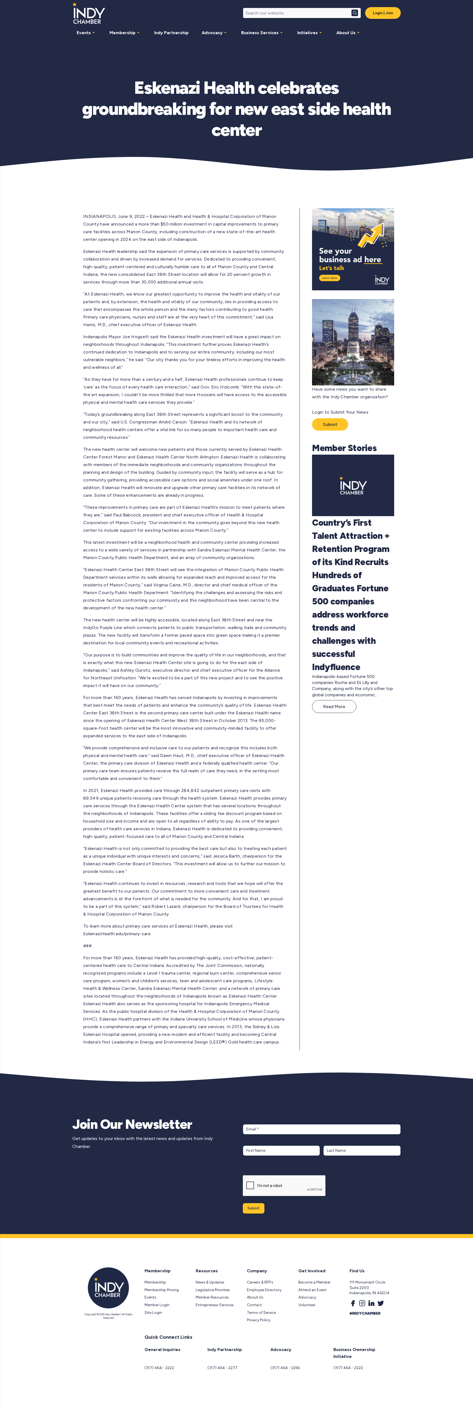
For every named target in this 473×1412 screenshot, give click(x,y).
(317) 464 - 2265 (285, 1368)
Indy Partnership (171, 32)
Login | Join (383, 13)
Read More (334, 706)
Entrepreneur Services (215, 1305)
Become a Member (314, 1282)
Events (84, 32)
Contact (254, 1305)
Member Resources (212, 1297)
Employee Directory (264, 1290)
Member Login (157, 1305)
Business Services (260, 32)
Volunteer (306, 1305)
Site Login (153, 1312)
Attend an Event (312, 1290)
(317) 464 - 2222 (159, 1368)
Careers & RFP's (260, 1282)
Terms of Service (261, 1312)
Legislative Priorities (213, 1290)
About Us (346, 32)
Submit (330, 424)
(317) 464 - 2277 (222, 1368)
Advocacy (212, 32)
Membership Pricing (162, 1290)
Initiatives (307, 32)
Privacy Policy (258, 1320)
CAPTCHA (253, 1169)
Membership (122, 32)
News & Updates (210, 1282)
